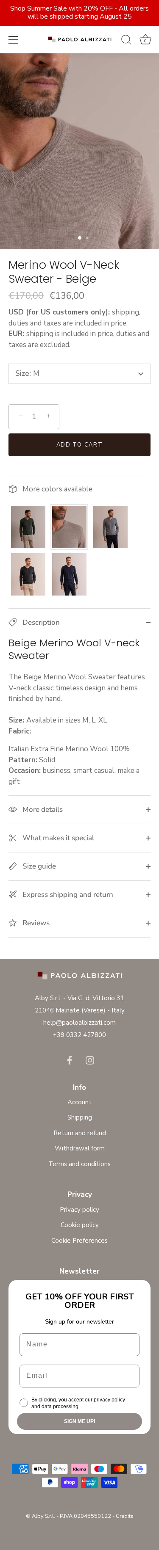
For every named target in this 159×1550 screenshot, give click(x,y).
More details (42, 809)
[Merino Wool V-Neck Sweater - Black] (28, 574)
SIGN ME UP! (79, 1421)
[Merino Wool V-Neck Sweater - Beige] (69, 527)
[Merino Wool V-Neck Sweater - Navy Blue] (69, 574)
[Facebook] (69, 1060)
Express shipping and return (67, 894)
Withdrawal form (80, 1148)
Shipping (79, 1117)
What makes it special (57, 838)
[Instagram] (90, 1060)
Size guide (38, 866)
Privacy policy (79, 1209)
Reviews (35, 923)
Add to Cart (79, 445)
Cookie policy (80, 1225)
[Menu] (13, 39)
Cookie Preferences (79, 1240)
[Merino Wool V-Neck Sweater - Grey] (110, 527)
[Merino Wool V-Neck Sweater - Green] (28, 527)
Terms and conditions (79, 1164)
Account (79, 1102)
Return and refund (79, 1133)
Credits (125, 1516)
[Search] (126, 41)
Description (40, 622)
